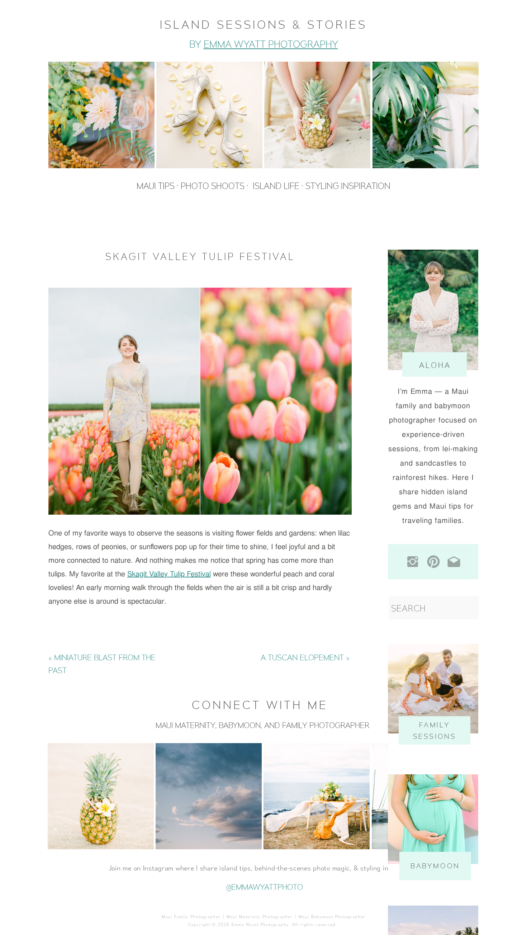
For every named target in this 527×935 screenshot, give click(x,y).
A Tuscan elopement (302, 657)
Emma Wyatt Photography (271, 44)
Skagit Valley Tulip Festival (169, 574)
